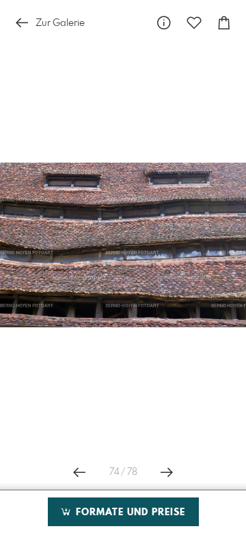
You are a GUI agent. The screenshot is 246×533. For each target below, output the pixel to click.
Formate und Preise (128, 512)
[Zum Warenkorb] (224, 23)
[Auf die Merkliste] (194, 23)
